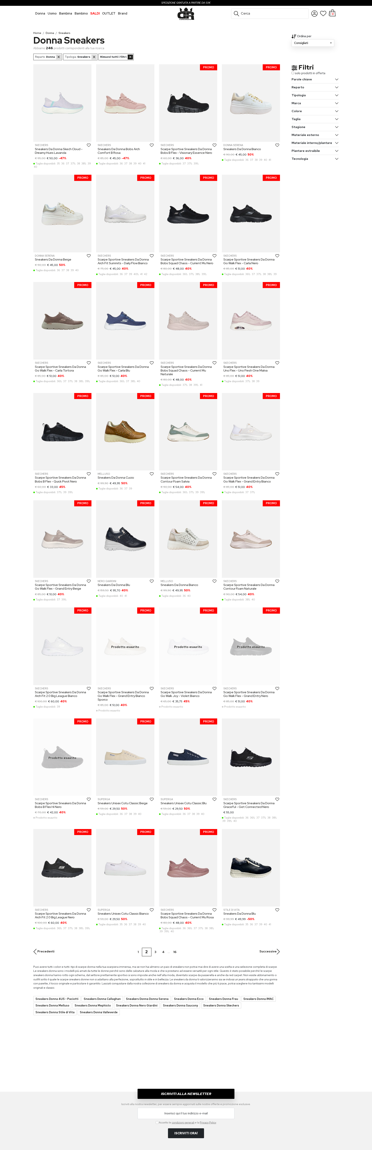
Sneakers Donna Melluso (52, 1005)
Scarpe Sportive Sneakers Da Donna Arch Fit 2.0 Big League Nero (60, 915)
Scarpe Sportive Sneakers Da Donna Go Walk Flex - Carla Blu (123, 368)
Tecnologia (300, 159)
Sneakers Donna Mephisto (93, 1005)
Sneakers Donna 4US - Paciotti (56, 999)
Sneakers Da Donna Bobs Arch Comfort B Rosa (119, 151)
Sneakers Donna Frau (223, 999)
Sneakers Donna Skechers (221, 1005)
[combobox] (313, 43)
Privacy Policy (208, 1122)
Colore (297, 111)
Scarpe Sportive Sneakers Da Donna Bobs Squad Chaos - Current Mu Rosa (187, 915)
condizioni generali (183, 1122)
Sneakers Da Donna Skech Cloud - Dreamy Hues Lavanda (59, 151)
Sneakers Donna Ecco (189, 999)
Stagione (298, 127)
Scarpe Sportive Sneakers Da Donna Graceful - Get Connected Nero (249, 805)
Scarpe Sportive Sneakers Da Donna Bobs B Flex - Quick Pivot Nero (60, 479)
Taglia (296, 119)
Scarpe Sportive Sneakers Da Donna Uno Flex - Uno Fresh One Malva (249, 368)
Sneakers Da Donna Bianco (242, 149)
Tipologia (299, 95)
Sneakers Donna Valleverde (99, 1012)
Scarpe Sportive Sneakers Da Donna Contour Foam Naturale (249, 587)
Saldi (95, 13)
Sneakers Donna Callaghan (102, 999)
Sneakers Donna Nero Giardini (137, 1005)
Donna (40, 13)
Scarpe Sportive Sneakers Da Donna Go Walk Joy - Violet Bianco (186, 694)
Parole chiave (302, 79)
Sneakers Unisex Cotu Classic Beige (123, 803)
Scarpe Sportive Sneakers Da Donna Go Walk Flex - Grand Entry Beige (60, 587)
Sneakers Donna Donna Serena (147, 999)
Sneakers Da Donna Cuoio (116, 478)
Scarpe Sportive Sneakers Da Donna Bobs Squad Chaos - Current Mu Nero (187, 261)
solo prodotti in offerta (310, 73)
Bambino (81, 13)
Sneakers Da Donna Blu (114, 585)
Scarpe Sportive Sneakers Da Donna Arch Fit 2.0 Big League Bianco (60, 694)
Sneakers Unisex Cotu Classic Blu (184, 803)
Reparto (298, 87)
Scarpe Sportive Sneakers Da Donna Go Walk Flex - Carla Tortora (60, 368)
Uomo (52, 13)
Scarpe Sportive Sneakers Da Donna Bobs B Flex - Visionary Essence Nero (186, 151)
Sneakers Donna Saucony (180, 1005)
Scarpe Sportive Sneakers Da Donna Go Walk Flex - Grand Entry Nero (249, 694)
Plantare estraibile (306, 151)
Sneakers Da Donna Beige (53, 259)
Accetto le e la (187, 1122)
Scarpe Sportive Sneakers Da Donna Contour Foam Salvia (186, 479)
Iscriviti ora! (186, 1133)
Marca (296, 103)
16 (174, 952)
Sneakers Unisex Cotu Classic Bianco (123, 914)
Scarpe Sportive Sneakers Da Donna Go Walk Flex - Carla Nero (249, 261)
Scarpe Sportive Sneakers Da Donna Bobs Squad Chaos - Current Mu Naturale (186, 370)
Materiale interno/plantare (312, 143)
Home (37, 33)
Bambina (65, 13)
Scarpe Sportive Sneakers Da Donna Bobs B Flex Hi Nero (60, 805)
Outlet (108, 13)
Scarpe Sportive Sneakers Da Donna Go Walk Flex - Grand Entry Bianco (249, 479)
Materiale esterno (305, 135)
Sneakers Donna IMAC (258, 999)
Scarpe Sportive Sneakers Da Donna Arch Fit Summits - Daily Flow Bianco (123, 261)
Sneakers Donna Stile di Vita (55, 1012)
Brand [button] (122, 13)
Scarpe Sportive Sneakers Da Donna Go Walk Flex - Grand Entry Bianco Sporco (123, 696)
